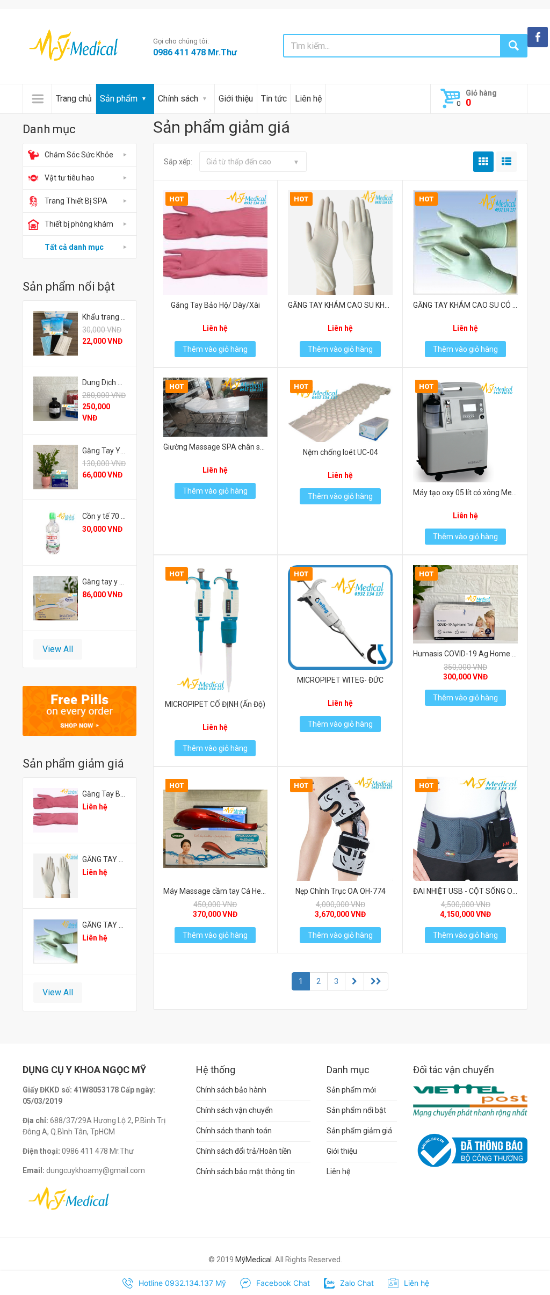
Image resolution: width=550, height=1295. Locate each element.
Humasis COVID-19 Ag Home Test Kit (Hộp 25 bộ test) (465, 653)
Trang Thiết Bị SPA (76, 201)
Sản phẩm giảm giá (359, 1130)
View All (57, 649)
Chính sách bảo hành (231, 1090)
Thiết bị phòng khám (79, 224)
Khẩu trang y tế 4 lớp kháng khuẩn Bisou (104, 317)
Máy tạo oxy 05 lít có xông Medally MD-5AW (465, 492)
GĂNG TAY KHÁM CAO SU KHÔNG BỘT (104, 859)
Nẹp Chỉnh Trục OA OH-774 (340, 891)
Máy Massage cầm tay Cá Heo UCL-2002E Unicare (215, 891)
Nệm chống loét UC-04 (340, 452)
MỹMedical (253, 1259)
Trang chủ (74, 98)
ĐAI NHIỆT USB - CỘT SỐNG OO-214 (465, 891)
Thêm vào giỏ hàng (215, 349)
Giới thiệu (236, 98)
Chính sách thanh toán (234, 1130)
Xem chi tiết (214, 239)
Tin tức (274, 98)
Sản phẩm (119, 98)
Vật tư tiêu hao (70, 177)
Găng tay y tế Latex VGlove (104, 581)
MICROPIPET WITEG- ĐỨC (340, 680)
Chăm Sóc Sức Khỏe (79, 154)
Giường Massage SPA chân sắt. (215, 447)
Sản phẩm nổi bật (356, 1110)
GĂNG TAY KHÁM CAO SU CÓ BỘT (104, 925)
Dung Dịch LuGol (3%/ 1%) (104, 382)
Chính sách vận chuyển (234, 1110)
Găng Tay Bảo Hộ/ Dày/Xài (104, 794)
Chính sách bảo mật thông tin (245, 1171)
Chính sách (178, 98)
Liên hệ (308, 98)
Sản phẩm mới (351, 1090)
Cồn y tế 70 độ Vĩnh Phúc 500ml (104, 516)
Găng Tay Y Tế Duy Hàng (104, 450)
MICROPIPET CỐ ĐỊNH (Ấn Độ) (215, 704)
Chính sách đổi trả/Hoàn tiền (243, 1151)
